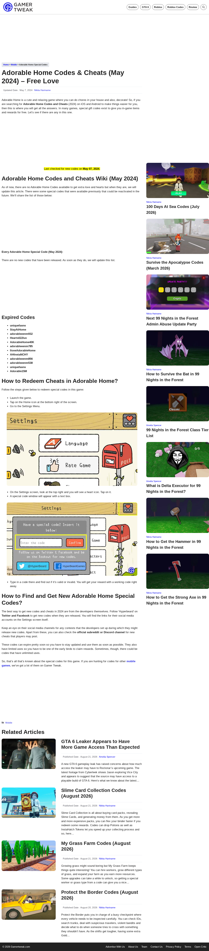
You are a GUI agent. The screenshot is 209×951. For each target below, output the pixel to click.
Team (144, 946)
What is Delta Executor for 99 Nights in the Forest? (173, 488)
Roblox (158, 7)
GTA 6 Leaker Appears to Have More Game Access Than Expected (100, 744)
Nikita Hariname (42, 90)
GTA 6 (145, 7)
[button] (203, 7)
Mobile (14, 65)
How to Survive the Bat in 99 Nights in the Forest (172, 377)
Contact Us (157, 946)
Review (193, 7)
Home (6, 65)
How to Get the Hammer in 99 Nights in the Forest (173, 544)
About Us (133, 946)
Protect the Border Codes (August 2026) (99, 895)
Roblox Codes (175, 7)
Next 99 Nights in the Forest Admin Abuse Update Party (172, 321)
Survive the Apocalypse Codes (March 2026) (174, 265)
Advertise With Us (115, 946)
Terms (188, 946)
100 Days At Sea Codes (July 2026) (172, 209)
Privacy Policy (173, 946)
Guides (133, 7)
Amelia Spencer (107, 756)
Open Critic (200, 946)
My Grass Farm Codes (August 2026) (96, 846)
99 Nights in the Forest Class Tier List (177, 433)
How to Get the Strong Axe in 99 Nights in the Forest (176, 600)
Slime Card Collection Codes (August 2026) (93, 793)
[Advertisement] (104, 37)
